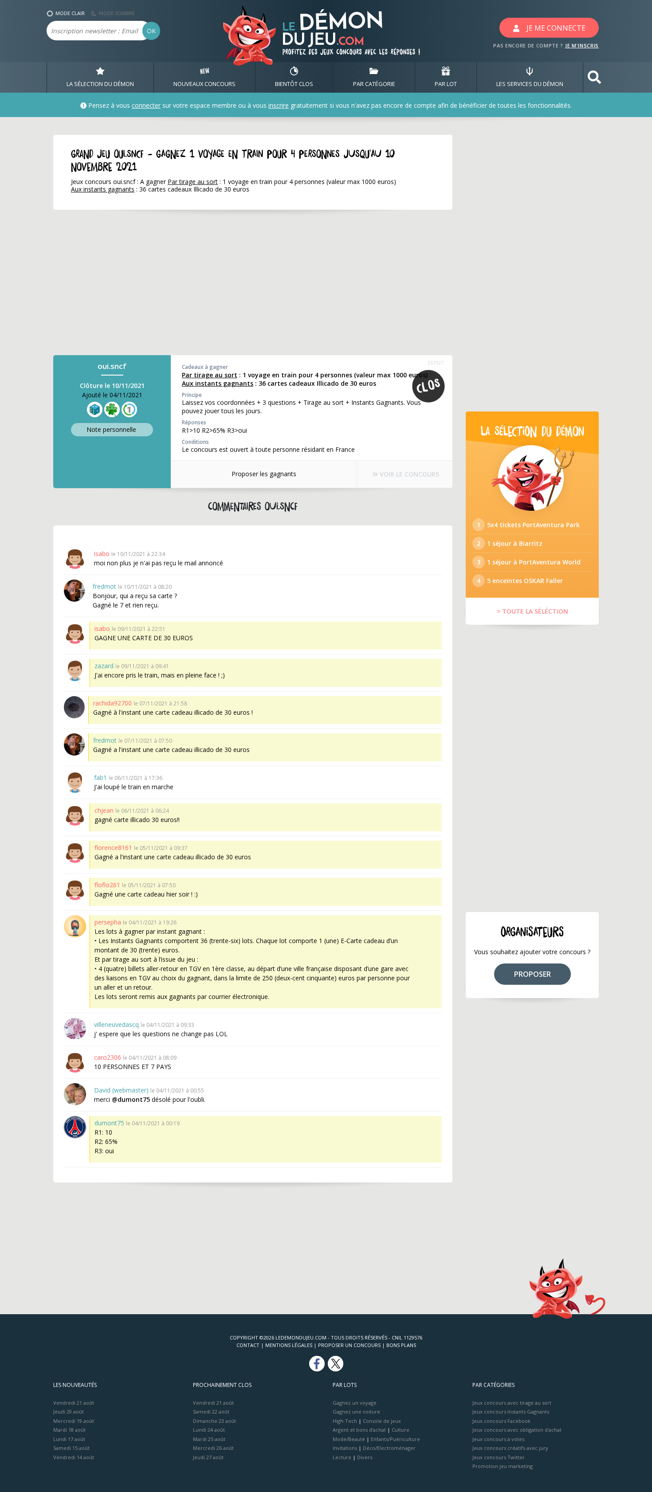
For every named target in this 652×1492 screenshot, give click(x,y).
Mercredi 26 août (213, 1448)
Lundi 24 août (209, 1429)
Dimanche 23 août (214, 1421)
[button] (594, 77)
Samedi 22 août (211, 1411)
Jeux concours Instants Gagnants (510, 1411)
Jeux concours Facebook (501, 1421)
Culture (400, 1429)
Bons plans (401, 1345)
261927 (436, 362)
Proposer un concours (349, 1345)
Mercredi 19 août (73, 1421)
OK (151, 31)
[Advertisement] (252, 282)
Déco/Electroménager (389, 1448)
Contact (247, 1345)
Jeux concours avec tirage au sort (511, 1402)
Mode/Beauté (349, 1439)
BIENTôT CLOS (294, 84)
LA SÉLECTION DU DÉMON (100, 84)
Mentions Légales (288, 1345)
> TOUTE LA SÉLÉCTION (532, 611)
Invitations (345, 1448)
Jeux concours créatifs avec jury (510, 1448)
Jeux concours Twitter (498, 1457)
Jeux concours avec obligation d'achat (517, 1429)
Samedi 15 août (71, 1448)
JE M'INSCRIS (582, 45)
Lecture (342, 1457)
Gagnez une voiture (356, 1411)
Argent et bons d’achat (359, 1429)
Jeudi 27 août (208, 1457)
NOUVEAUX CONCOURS (204, 84)
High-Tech (345, 1421)
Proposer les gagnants (264, 474)
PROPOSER (532, 974)
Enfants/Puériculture (395, 1439)
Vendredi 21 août (73, 1402)
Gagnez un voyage (355, 1402)
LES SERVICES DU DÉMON (529, 84)
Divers (364, 1457)
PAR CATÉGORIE (374, 84)
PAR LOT (446, 84)
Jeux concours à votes (498, 1439)
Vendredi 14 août (73, 1457)
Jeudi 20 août (68, 1411)
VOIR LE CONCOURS (408, 474)
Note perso (111, 429)
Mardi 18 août (69, 1429)
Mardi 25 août (209, 1439)
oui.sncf (112, 366)
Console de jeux (382, 1421)
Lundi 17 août (69, 1439)
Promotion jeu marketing (502, 1466)
